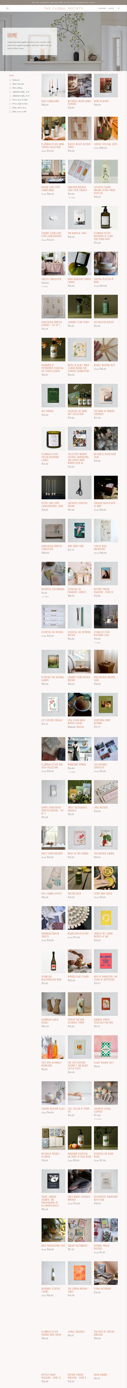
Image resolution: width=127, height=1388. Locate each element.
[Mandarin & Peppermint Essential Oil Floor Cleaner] (53, 350)
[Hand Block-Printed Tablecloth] (53, 530)
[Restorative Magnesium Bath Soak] (106, 1181)
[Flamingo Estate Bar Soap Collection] (53, 749)
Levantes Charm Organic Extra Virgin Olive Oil (104, 190)
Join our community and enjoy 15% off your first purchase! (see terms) (63, 2)
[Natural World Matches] (106, 1230)
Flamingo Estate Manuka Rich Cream (51, 1333)
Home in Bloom (101, 101)
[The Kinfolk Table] (80, 217)
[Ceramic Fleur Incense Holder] (80, 661)
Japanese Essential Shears (78, 505)
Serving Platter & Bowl (104, 281)
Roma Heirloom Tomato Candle (79, 281)
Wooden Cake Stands (78, 976)
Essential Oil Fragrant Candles (77, 591)
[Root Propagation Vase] (53, 1230)
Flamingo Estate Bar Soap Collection (52, 766)
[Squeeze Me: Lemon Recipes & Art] (106, 918)
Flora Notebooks (102, 1288)
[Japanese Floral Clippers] (106, 1093)
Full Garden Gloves (52, 893)
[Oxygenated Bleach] (106, 306)
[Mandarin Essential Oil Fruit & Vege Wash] (80, 1138)
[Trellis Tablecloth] (53, 263)
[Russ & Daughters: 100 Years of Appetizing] (106, 961)
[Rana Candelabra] (53, 85)
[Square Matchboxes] (80, 1230)
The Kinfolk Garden (104, 853)
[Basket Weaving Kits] (106, 350)
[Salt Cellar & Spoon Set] (80, 1093)
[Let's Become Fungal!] (53, 704)
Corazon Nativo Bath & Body (104, 505)
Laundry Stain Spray (78, 322)
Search (102, 8)
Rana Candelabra (50, 101)
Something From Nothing (102, 722)
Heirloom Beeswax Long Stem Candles (77, 189)
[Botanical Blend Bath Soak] (106, 439)
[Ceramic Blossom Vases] (53, 1093)
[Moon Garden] (106, 1359)
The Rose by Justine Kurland (104, 1333)
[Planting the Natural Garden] (53, 661)
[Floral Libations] (80, 1316)
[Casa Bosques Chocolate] (106, 749)
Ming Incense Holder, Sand (104, 679)
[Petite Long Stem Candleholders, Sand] (53, 487)
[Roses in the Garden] (80, 838)
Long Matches (101, 807)
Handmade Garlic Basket (50, 1021)
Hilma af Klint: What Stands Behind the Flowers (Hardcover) (79, 368)
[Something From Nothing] (106, 704)
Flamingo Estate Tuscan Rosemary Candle (50, 457)
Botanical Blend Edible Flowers (79, 103)
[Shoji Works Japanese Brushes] (80, 1181)
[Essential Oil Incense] (53, 616)
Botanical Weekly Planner (51, 1155)
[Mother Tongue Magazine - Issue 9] (80, 1359)
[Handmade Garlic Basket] (53, 1004)
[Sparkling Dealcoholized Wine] (53, 961)
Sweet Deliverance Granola (77, 809)
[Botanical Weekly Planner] (53, 1138)
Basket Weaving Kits (104, 365)
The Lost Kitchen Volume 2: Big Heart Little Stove (78, 1065)
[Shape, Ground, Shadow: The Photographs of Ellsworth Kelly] (53, 1181)
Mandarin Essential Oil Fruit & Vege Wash (79, 1155)
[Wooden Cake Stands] (80, 961)
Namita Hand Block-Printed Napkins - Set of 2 (53, 810)
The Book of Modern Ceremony (104, 413)
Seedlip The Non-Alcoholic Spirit (76, 1021)
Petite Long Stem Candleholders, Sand (52, 505)
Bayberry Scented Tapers (51, 1290)
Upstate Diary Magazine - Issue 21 (51, 1376)
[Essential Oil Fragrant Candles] (80, 573)
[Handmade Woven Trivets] (53, 918)
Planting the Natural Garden (53, 679)
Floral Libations (76, 1331)
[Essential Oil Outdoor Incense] (80, 616)
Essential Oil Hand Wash (103, 1155)
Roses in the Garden (78, 853)
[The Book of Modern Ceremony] (106, 396)
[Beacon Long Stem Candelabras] (53, 171)
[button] (119, 1380)
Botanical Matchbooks (53, 589)
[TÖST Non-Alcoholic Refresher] (53, 1047)
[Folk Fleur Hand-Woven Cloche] (80, 704)
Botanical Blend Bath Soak (105, 456)
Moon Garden (100, 1374)
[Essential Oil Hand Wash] (106, 1138)
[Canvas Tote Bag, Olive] (106, 128)
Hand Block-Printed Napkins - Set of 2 (52, 324)
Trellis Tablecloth (51, 279)
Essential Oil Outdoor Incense (79, 634)
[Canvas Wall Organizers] (106, 530)
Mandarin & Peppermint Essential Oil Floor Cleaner (53, 368)
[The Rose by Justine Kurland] (106, 1316)
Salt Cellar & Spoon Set (79, 1110)
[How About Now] (80, 530)
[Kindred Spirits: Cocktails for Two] (106, 1004)
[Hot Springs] (53, 396)
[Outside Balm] (80, 878)
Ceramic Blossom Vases (53, 1108)
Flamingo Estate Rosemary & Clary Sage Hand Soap (103, 236)
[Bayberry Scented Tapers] (53, 1273)
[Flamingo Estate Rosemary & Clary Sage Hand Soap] (106, 217)
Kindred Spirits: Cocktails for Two (103, 1021)
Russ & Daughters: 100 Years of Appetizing (105, 978)
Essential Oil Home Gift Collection (77, 413)
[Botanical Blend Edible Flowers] (80, 85)
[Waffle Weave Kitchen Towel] (80, 128)
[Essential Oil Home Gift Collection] (80, 396)
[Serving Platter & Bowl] (106, 263)
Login (111, 8)
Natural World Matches (102, 1247)
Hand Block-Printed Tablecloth (52, 548)
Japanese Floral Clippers (102, 1110)
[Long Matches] (106, 792)
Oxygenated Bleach (104, 322)
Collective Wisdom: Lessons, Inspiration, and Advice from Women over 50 (78, 459)
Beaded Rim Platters (78, 933)
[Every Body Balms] (106, 878)
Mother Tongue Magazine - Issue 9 (77, 1376)
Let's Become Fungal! (52, 720)
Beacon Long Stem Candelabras (51, 189)
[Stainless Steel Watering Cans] (106, 616)
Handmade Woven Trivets (50, 935)
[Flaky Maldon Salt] (106, 1047)
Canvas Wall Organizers (100, 548)
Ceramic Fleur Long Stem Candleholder (51, 235)
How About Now (76, 546)
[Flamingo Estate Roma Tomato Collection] (53, 128)
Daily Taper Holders (52, 853)
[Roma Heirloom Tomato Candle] (80, 263)
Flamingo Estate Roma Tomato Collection (53, 146)
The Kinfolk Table (77, 233)
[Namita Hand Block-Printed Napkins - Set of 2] (53, 792)
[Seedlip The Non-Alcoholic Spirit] (80, 1004)
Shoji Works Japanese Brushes (79, 1198)
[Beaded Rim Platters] (80, 918)
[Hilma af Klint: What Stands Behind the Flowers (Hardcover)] (80, 350)
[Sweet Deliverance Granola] (80, 792)
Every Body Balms (103, 893)
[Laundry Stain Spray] (80, 306)
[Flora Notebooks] (106, 1273)
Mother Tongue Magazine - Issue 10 (103, 591)
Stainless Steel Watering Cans (102, 634)
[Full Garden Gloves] (53, 878)
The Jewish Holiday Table (78, 1290)
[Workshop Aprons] (80, 749)
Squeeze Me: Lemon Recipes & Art (103, 935)
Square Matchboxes (78, 1245)
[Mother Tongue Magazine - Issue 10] (106, 573)
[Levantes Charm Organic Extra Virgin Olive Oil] (106, 171)
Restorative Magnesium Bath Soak (106, 1198)
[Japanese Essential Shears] (80, 487)
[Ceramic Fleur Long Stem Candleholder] (53, 217)
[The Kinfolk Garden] (106, 838)
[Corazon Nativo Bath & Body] (106, 487)
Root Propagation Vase (53, 1245)
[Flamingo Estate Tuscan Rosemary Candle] (53, 439)
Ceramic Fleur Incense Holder (79, 679)
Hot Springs (48, 411)
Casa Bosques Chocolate (100, 766)
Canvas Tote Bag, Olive (106, 144)
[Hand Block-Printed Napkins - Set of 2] (53, 306)
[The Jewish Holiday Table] (80, 1273)
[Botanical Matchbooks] (53, 573)
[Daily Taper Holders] (53, 838)
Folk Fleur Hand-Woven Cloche (77, 722)
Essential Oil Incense (52, 632)
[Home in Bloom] (106, 85)
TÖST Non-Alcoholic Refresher (52, 1064)
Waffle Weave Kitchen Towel (79, 146)
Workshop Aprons (77, 764)
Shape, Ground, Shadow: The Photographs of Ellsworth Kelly (50, 1201)
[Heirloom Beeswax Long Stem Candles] (80, 171)
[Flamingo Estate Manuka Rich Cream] (53, 1316)
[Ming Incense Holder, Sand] (106, 661)
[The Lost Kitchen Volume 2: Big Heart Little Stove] (80, 1047)
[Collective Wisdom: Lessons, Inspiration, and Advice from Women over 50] (80, 439)
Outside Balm (74, 893)
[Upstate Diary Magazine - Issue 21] (53, 1359)
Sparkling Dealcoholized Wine (52, 978)
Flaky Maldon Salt (104, 1062)
